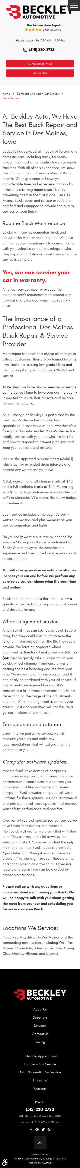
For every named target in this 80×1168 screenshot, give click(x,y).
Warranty (40, 1088)
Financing (40, 1080)
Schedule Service (40, 63)
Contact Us (40, 1034)
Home (6, 94)
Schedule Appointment (40, 1056)
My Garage (40, 73)
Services (40, 1026)
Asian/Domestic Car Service (40, 1072)
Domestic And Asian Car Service (38, 94)
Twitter (43, 1129)
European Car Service (40, 1064)
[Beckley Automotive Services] (40, 11)
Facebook (31, 1129)
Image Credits (40, 1154)
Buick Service (11, 98)
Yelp (49, 1129)
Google (37, 1129)
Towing (40, 1042)
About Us (40, 1009)
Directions (40, 1017)
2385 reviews (52, 29)
